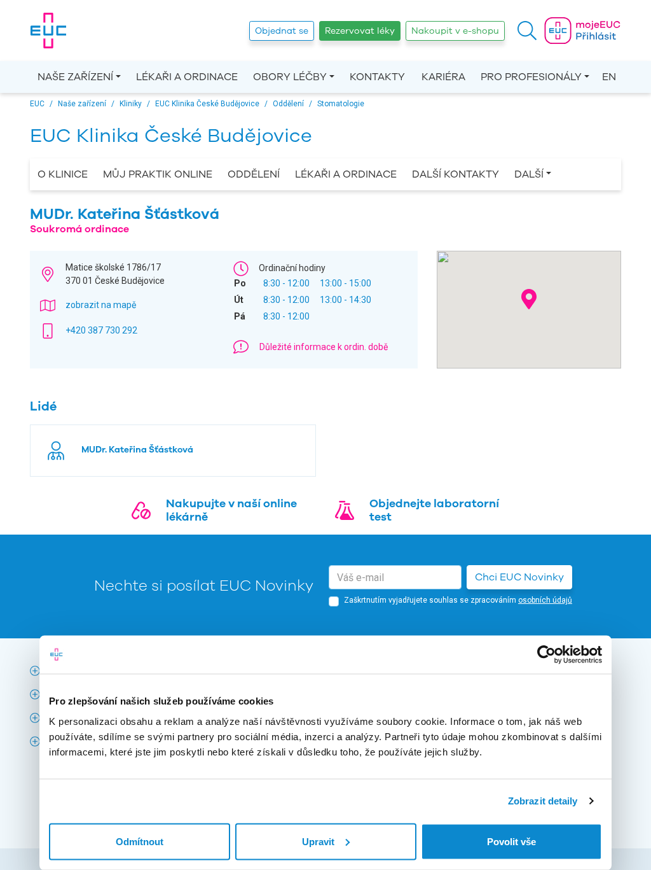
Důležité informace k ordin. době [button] (323, 347)
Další (529, 174)
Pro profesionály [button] (531, 77)
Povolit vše (511, 841)
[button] (527, 30)
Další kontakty (455, 174)
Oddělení (254, 174)
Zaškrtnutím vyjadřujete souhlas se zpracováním (458, 600)
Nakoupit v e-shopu (455, 31)
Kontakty (377, 77)
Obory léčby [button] (290, 77)
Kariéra (443, 77)
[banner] (48, 30)
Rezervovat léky (360, 31)
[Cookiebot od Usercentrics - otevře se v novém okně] (546, 654)
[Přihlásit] (582, 30)
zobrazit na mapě (100, 305)
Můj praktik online (157, 174)
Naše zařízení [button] (75, 77)
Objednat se (281, 31)
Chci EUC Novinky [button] (519, 577)
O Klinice (63, 174)
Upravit (318, 841)
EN (609, 77)
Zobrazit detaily (543, 801)
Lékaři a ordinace (187, 77)
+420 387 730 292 (101, 330)
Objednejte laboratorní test (434, 510)
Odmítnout (139, 841)
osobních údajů (545, 600)
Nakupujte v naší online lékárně (231, 510)
